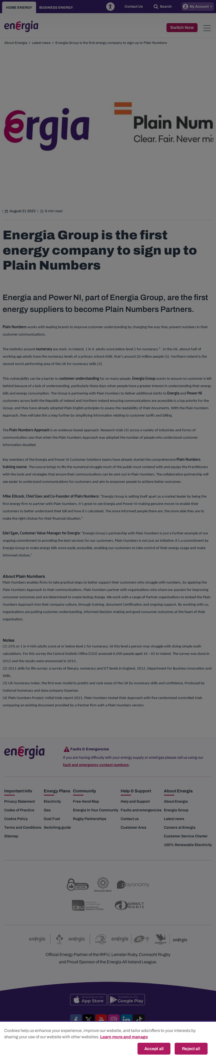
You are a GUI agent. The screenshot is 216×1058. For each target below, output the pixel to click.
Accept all (154, 1048)
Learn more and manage (124, 1037)
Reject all (191, 1048)
